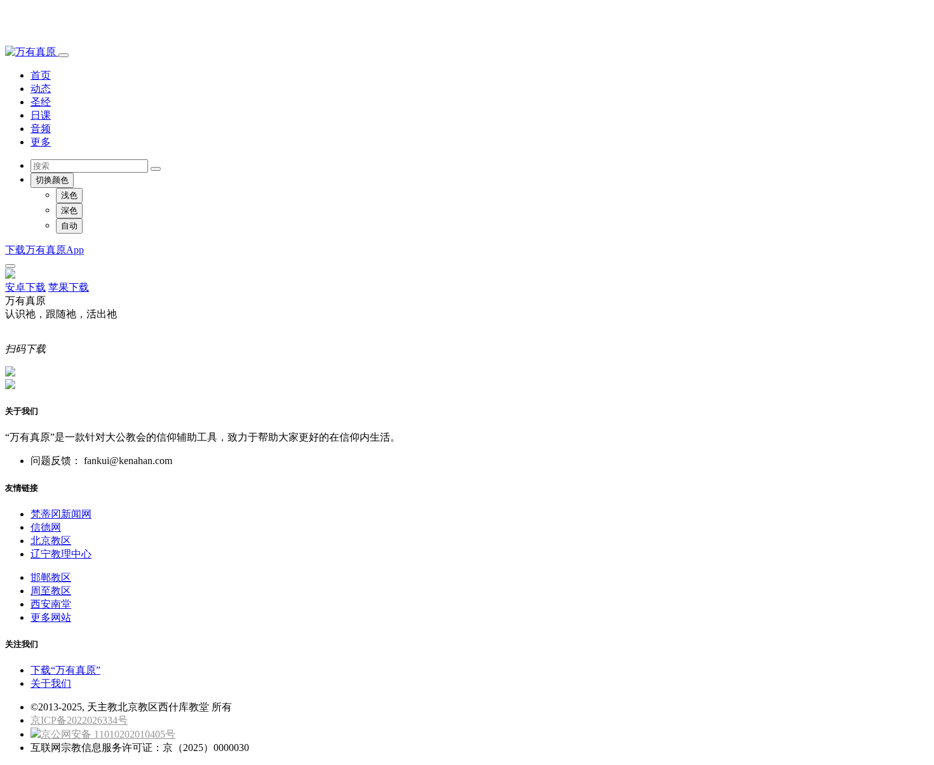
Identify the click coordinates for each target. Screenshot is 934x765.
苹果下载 (68, 287)
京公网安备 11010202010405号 (108, 734)
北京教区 (50, 540)
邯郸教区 (50, 577)
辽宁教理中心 (60, 554)
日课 (40, 115)
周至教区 (50, 590)
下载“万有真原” (65, 670)
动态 (40, 88)
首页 (40, 75)
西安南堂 (50, 604)
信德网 (45, 527)
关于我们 (50, 683)
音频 (40, 128)
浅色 (69, 195)
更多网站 (50, 617)
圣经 (40, 101)
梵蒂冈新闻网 (60, 514)
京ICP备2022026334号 (79, 720)
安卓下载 (25, 287)
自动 (69, 225)
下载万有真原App (44, 249)
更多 (40, 141)
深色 (69, 210)
